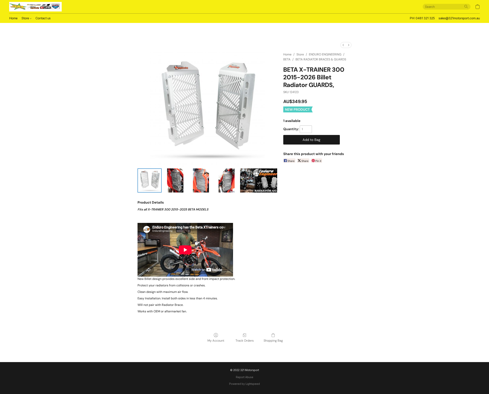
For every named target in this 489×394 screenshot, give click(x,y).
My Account (215, 341)
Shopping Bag (273, 341)
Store (25, 18)
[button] (35, 6)
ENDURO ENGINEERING (325, 54)
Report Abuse (244, 377)
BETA (287, 59)
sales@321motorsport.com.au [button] (459, 18)
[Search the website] (466, 6)
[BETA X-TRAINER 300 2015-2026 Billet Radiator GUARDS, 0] (150, 180)
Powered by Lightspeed (244, 383)
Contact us (43, 18)
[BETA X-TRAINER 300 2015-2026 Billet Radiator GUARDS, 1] (175, 180)
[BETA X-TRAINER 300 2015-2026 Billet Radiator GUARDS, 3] (227, 180)
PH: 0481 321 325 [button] (422, 18)
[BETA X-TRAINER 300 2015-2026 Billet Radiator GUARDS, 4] (258, 180)
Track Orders (245, 341)
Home (13, 18)
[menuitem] (343, 45)
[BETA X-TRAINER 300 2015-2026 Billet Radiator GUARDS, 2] (201, 180)
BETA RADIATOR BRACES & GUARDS (321, 59)
